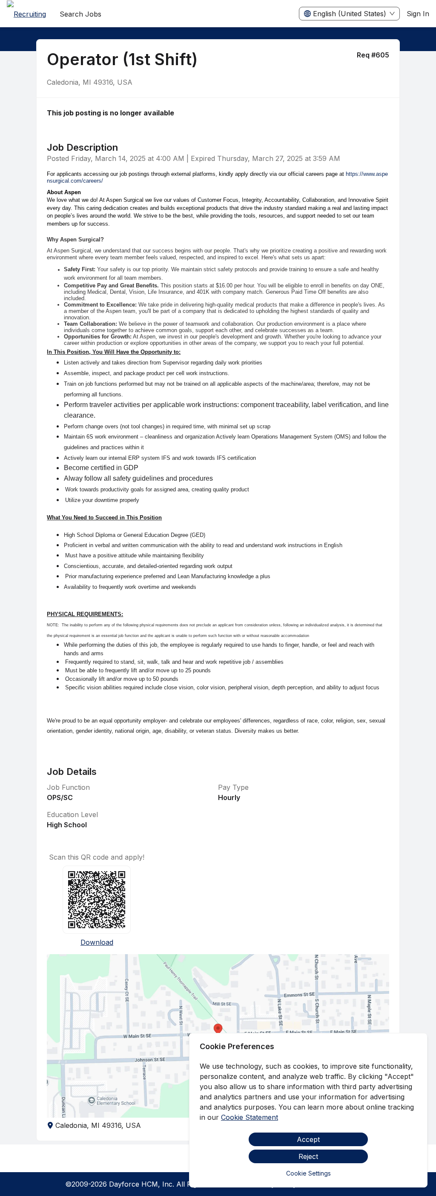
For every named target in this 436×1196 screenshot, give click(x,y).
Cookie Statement (249, 1117)
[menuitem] (26, 14)
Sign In (418, 13)
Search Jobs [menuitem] (80, 14)
